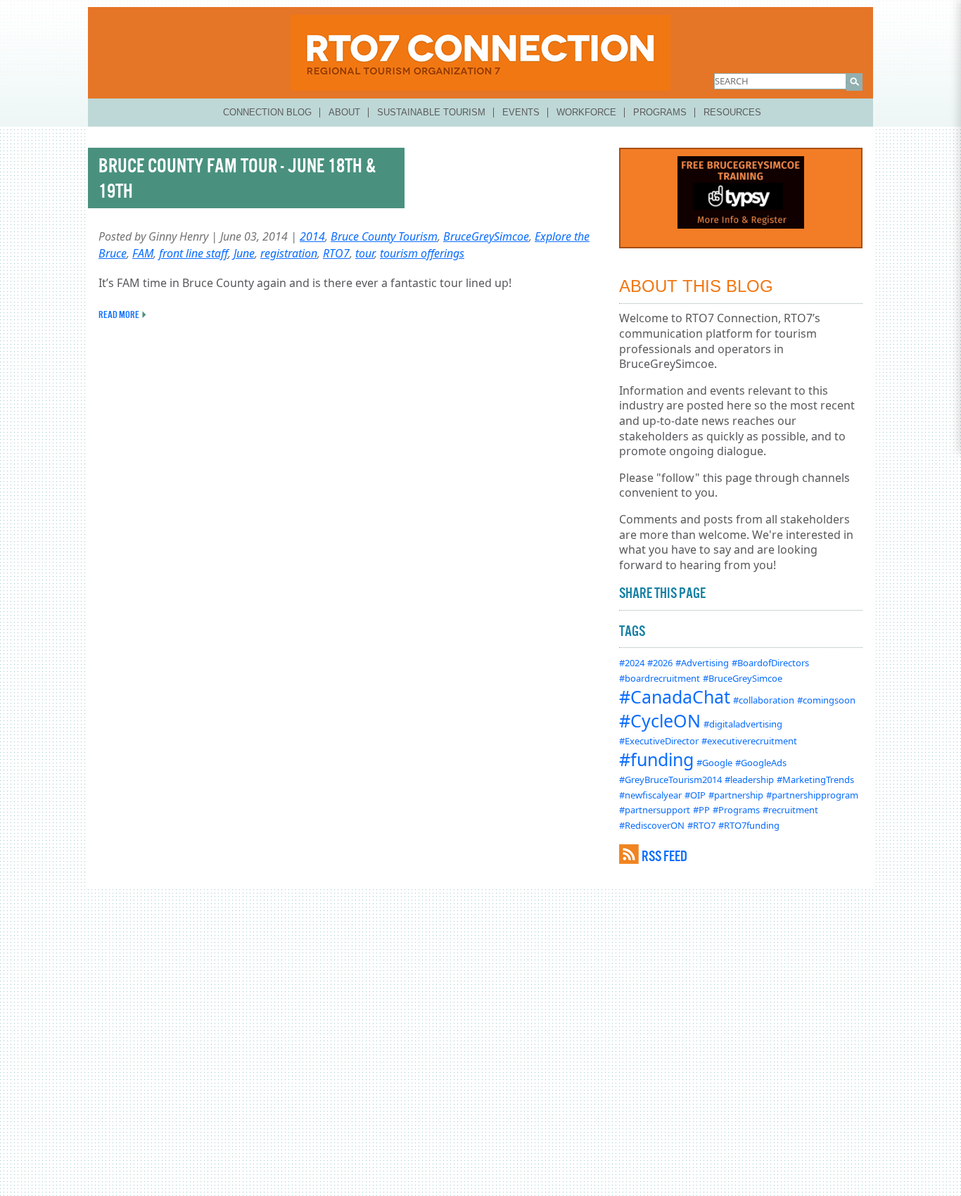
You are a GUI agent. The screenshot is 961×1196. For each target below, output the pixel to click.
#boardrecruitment (659, 678)
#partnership (735, 795)
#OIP (695, 795)
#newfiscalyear (650, 795)
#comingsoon (826, 700)
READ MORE (118, 314)
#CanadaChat (674, 696)
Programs (660, 112)
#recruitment (790, 809)
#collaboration (763, 700)
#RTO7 (701, 825)
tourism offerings (422, 253)
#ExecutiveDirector (659, 740)
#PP (701, 809)
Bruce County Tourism (384, 236)
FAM (142, 253)
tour (364, 253)
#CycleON (660, 720)
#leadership (749, 779)
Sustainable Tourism (431, 112)
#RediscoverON (652, 825)
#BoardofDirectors (770, 662)
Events (521, 112)
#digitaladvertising (743, 724)
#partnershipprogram (812, 795)
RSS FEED (664, 856)
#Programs (736, 809)
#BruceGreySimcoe (742, 678)
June (244, 253)
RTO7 (336, 253)
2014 (312, 236)
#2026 (660, 662)
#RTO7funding (748, 825)
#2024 (631, 662)
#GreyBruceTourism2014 (670, 779)
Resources (732, 112)
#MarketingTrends (815, 779)
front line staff (193, 253)
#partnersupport (654, 809)
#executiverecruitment (749, 740)
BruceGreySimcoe (486, 236)
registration (288, 253)
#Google (714, 762)
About (344, 112)
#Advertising (702, 662)
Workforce (586, 112)
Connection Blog (267, 112)
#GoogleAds (761, 762)
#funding (656, 759)
